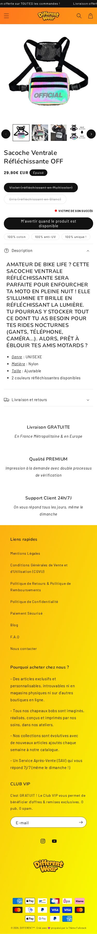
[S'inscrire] (80, 822)
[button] (6, 16)
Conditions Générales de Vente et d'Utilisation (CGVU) (39, 568)
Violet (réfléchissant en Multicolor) (40, 187)
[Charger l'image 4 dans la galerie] (59, 133)
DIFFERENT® (27, 928)
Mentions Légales (25, 553)
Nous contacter (23, 648)
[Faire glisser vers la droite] (91, 134)
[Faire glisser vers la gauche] (5, 134)
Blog (14, 625)
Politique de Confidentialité (34, 601)
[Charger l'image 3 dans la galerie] (40, 133)
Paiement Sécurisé (26, 613)
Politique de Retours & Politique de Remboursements (40, 586)
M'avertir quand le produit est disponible (48, 223)
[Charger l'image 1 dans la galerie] (21, 133)
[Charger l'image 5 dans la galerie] (77, 133)
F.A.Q (14, 637)
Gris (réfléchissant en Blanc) (35, 199)
